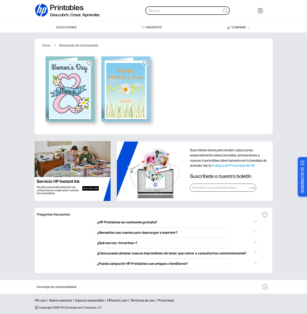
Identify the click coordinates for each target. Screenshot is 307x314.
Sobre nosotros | (62, 300)
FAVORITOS (154, 27)
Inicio (46, 45)
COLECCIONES (66, 27)
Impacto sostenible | (91, 300)
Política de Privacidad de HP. (233, 165)
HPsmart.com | (118, 300)
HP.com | (42, 300)
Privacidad (166, 300)
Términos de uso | (144, 300)
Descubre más (90, 188)
